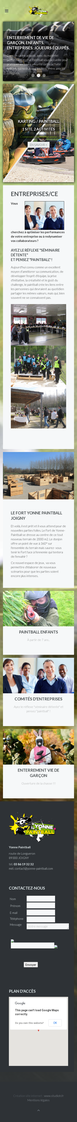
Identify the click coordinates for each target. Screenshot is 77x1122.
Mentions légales (38, 1100)
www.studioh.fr (54, 1096)
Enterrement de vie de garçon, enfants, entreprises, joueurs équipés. (38, 75)
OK (55, 1022)
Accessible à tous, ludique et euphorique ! (33, 75)
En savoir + (38, 145)
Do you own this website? (29, 1023)
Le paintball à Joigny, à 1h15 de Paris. (44, 75)
